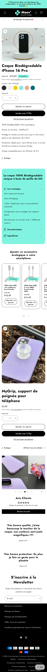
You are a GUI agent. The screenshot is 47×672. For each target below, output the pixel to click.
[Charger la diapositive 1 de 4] (19, 491)
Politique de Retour (12, 611)
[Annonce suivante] (42, 19)
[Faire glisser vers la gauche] (18, 315)
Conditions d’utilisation (34, 663)
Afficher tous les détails (32, 448)
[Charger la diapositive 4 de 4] (27, 491)
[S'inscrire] (39, 598)
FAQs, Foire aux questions (15, 622)
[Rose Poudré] (27, 88)
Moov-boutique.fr (14, 656)
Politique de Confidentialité (16, 616)
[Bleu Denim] (33, 88)
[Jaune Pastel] (15, 88)
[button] (4, 12)
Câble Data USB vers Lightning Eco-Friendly (10, 287)
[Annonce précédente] (4, 19)
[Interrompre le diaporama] (42, 491)
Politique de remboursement (27, 659)
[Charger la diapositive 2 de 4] (22, 491)
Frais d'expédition (16, 79)
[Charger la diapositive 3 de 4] (25, 491)
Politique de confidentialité (16, 663)
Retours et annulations (13, 606)
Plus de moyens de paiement (23, 119)
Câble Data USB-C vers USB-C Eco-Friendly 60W (30, 288)
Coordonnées (33, 666)
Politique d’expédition (19, 666)
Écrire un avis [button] (23, 511)
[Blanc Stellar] (10, 88)
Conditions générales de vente (18, 670)
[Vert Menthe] (21, 88)
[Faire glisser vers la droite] (28, 315)
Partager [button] (7, 158)
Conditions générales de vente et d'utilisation (23, 627)
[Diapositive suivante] (31, 491)
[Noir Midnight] (4, 88)
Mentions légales (35, 670)
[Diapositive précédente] (15, 491)
